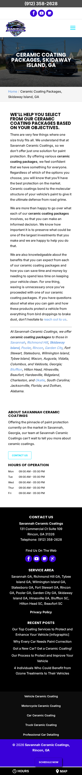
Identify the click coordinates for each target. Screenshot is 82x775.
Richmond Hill (37, 342)
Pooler (26, 348)
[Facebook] (33, 13)
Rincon (37, 348)
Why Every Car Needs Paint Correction (42, 641)
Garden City (53, 348)
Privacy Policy (41, 612)
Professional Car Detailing (41, 734)
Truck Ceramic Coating (41, 725)
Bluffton (16, 369)
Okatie (40, 380)
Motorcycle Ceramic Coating (41, 705)
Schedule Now (48, 762)
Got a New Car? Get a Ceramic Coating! (42, 648)
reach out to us (55, 319)
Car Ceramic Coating (41, 715)
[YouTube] (41, 13)
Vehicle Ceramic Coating (41, 696)
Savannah (17, 342)
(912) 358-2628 (41, 3)
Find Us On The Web (41, 550)
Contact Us (20, 455)
